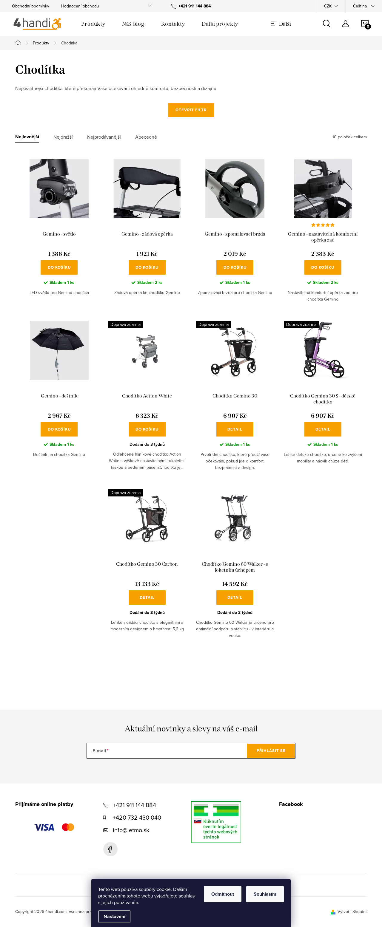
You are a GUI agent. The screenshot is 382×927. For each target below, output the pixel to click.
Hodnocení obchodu (80, 6)
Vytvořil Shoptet (352, 911)
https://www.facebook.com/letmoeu (110, 849)
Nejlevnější (27, 137)
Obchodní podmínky (30, 6)
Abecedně (146, 137)
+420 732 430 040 (137, 817)
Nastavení (114, 916)
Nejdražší (63, 137)
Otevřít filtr (191, 110)
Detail (234, 429)
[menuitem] (93, 24)
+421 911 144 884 (134, 805)
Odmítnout (222, 894)
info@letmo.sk (131, 830)
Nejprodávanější (104, 137)
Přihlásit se (271, 750)
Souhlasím (265, 894)
